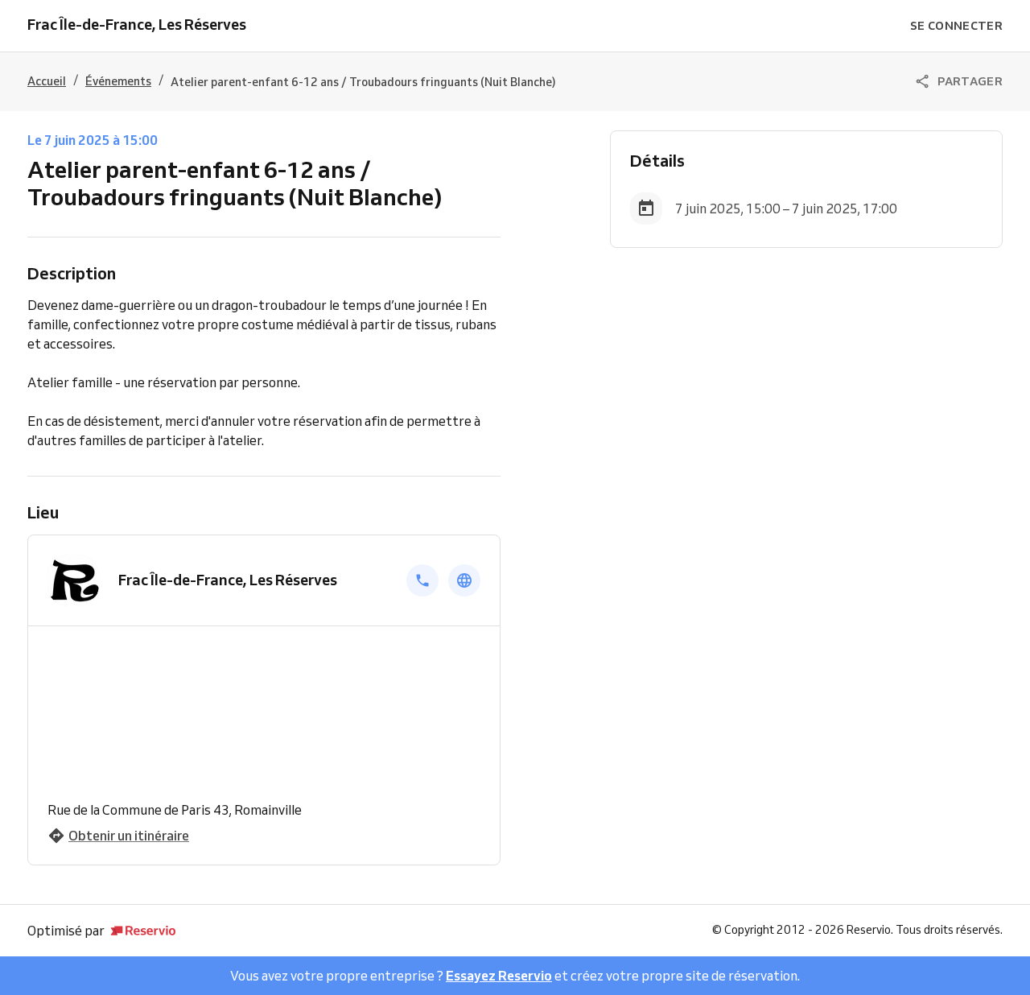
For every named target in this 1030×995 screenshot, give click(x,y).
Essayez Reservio (499, 976)
